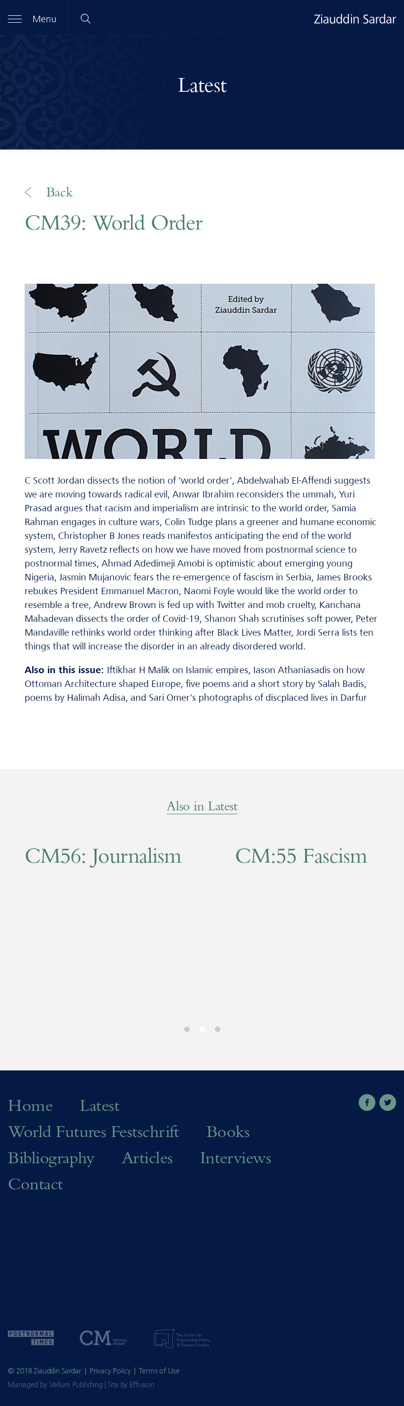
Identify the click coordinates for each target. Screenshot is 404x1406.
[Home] (355, 19)
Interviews (235, 1157)
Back (59, 192)
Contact (35, 1183)
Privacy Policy (110, 1371)
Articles (147, 1157)
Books (227, 1131)
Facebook (367, 1102)
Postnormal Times (31, 1337)
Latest (202, 84)
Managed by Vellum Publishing (55, 1384)
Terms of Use (159, 1371)
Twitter (387, 1102)
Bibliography (51, 1157)
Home (30, 1105)
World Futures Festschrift (93, 1131)
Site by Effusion (130, 1384)
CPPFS (182, 1338)
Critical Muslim (104, 1337)
